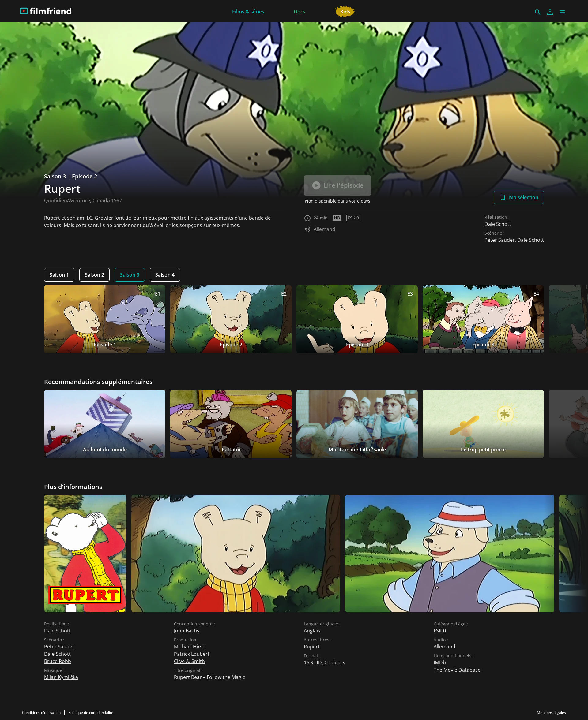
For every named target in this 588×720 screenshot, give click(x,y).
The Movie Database (457, 669)
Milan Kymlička (61, 677)
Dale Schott (497, 224)
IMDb (440, 662)
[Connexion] (550, 12)
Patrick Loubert (191, 654)
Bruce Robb (57, 661)
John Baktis (186, 630)
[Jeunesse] (345, 11)
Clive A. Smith (189, 661)
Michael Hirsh (189, 646)
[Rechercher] (538, 12)
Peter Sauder (499, 240)
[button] (562, 12)
